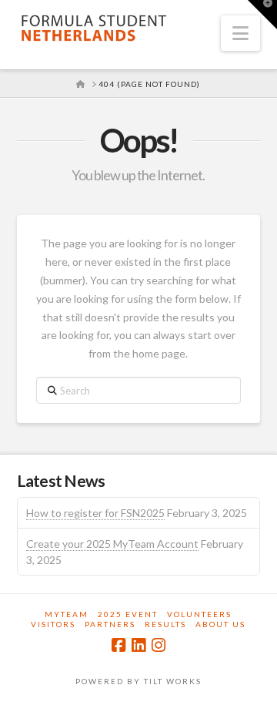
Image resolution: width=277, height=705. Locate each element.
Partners (110, 624)
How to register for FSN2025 (95, 512)
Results (165, 624)
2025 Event (128, 614)
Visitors (53, 624)
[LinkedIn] (138, 645)
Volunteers (199, 614)
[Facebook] (118, 645)
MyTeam (66, 614)
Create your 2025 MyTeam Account (112, 543)
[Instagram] (158, 645)
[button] (240, 33)
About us (220, 624)
